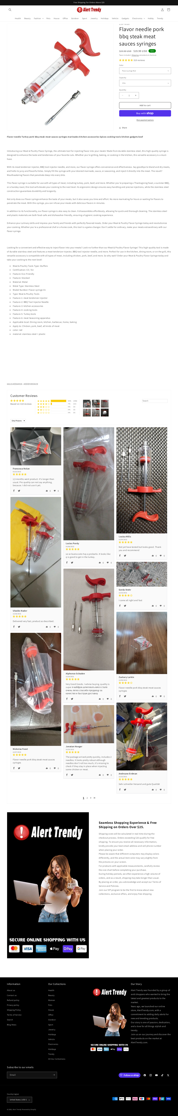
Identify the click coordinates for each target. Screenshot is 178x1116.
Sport (50, 1024)
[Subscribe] (54, 1075)
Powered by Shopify (29, 1110)
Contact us (12, 995)
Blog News (11, 1024)
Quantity (122, 90)
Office (50, 1015)
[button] (10, 10)
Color (121, 65)
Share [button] (124, 127)
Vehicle (51, 1039)
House (51, 1010)
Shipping (135, 55)
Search (10, 1019)
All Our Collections (56, 1059)
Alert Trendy (17, 1110)
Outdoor (52, 1019)
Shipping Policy (14, 1010)
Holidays (52, 1034)
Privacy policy (13, 1005)
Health (51, 990)
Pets (50, 1005)
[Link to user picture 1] (35, 446)
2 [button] (87, 798)
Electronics (53, 1044)
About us (11, 990)
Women (51, 1000)
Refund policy (13, 1000)
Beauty (51, 995)
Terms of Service (14, 1015)
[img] (36, 474)
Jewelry (51, 1029)
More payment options (145, 120)
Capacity (122, 77)
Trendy (51, 1054)
